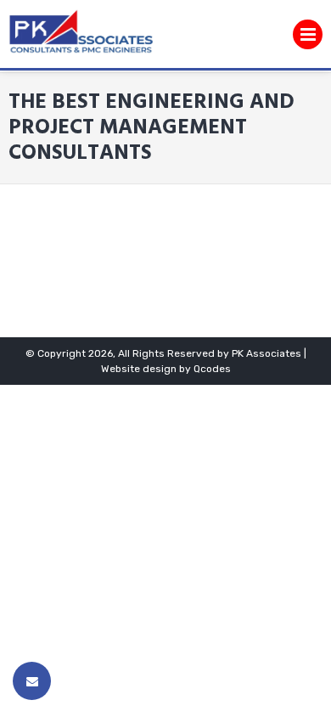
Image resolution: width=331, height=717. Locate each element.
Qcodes (212, 369)
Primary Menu (308, 38)
